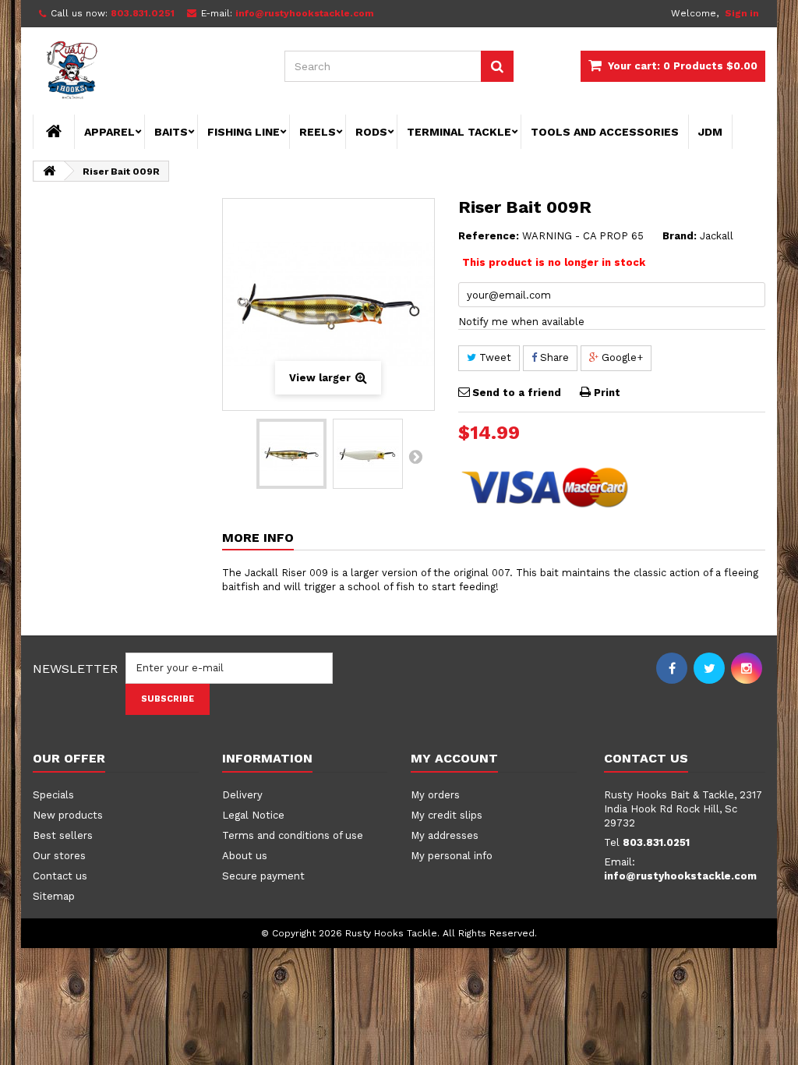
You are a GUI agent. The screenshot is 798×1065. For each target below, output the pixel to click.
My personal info (452, 856)
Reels (317, 132)
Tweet (493, 357)
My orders (435, 795)
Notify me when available (521, 321)
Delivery (242, 795)
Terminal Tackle (459, 132)
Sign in (742, 13)
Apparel (109, 132)
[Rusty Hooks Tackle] (147, 72)
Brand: (679, 236)
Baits (171, 132)
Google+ (620, 357)
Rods (371, 132)
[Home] (54, 132)
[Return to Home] (49, 171)
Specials (53, 795)
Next (415, 456)
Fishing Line (243, 132)
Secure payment (263, 876)
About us (244, 856)
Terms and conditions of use (292, 835)
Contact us (60, 876)
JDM (710, 132)
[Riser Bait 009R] (291, 453)
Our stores (59, 856)
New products (68, 815)
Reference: (488, 236)
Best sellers (63, 835)
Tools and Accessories (605, 132)
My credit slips (446, 815)
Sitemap (54, 896)
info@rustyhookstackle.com (680, 876)
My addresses (444, 835)
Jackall (716, 236)
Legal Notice (253, 815)
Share (553, 357)
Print (607, 392)
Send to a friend (516, 392)
